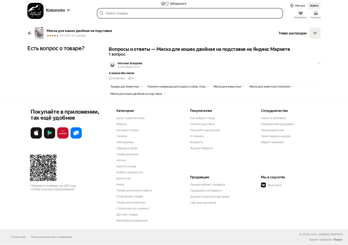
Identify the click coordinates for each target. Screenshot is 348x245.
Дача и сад (123, 178)
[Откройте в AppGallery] (62, 137)
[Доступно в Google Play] (49, 137)
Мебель (121, 124)
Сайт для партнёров (203, 202)
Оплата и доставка (202, 124)
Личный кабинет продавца (207, 184)
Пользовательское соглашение (51, 237)
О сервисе (197, 136)
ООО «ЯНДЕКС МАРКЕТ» (326, 234)
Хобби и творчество (129, 172)
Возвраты (196, 142)
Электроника (125, 142)
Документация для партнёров (210, 196)
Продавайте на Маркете (206, 190)
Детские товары (127, 214)
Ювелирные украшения (132, 220)
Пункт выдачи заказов (275, 136)
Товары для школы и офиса (134, 190)
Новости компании (273, 118)
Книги (120, 184)
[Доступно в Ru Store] (76, 137)
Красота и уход (126, 166)
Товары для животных (130, 202)
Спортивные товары (129, 196)
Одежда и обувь (127, 148)
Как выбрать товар (202, 118)
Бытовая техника (127, 130)
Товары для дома (127, 154)
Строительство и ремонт (132, 208)
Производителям (272, 130)
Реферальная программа (277, 124)
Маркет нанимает (272, 142)
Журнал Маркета (201, 148)
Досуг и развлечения (130, 118)
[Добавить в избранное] (315, 33)
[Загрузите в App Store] (36, 137)
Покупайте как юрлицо (205, 130)
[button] (68, 10)
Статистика (17, 237)
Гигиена (121, 136)
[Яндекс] (338, 239)
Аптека (121, 160)
